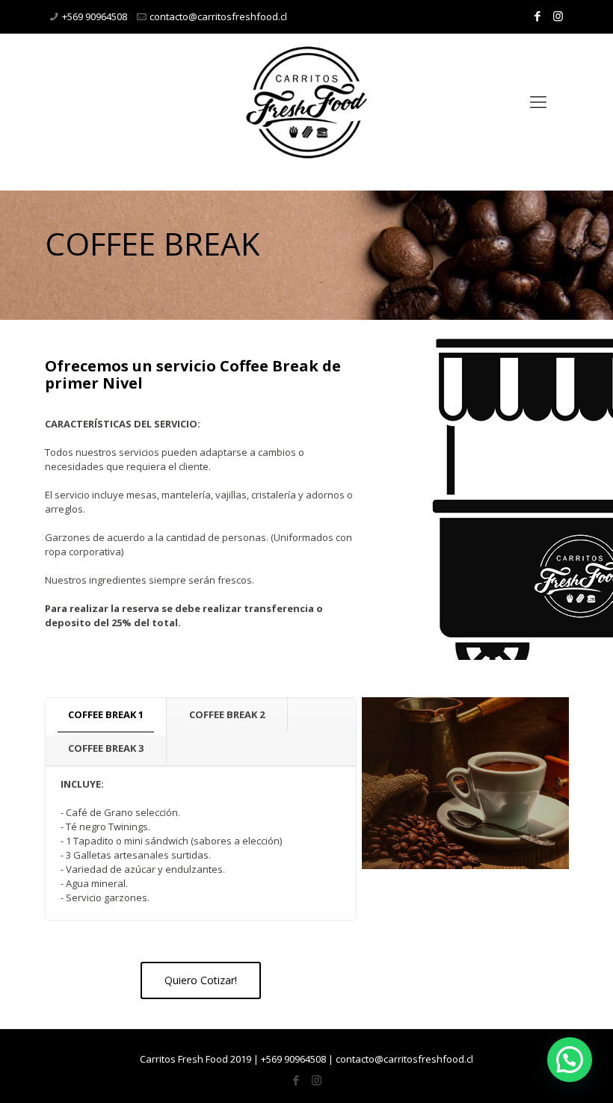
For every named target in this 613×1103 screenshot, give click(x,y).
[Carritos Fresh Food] (306, 101)
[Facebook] (538, 15)
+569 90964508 (94, 16)
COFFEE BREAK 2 (227, 714)
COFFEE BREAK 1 (106, 714)
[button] (569, 1059)
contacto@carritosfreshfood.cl (218, 16)
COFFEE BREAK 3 (106, 748)
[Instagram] (558, 15)
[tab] (106, 715)
